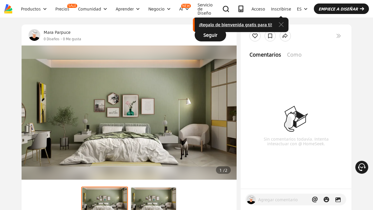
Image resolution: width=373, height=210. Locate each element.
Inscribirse (281, 9)
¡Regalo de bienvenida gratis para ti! (235, 24)
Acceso (258, 9)
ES (299, 9)
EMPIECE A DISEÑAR (338, 9)
